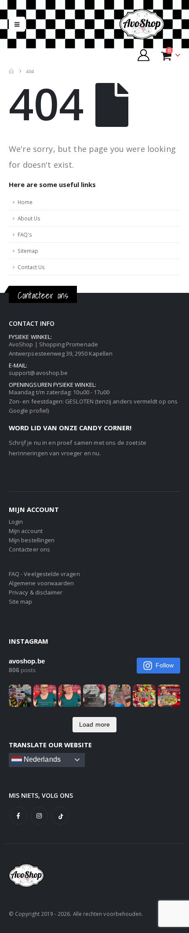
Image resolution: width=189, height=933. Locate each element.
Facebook (18, 816)
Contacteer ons (29, 549)
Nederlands (41, 759)
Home (25, 201)
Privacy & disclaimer (35, 592)
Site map (21, 601)
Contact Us (31, 266)
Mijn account (26, 531)
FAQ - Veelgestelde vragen (44, 574)
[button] (17, 24)
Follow (165, 665)
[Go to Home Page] (11, 71)
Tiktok (60, 816)
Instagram (39, 816)
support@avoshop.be (38, 373)
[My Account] (144, 55)
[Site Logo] (149, 24)
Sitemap (28, 250)
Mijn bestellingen (32, 540)
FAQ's (25, 234)
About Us (29, 218)
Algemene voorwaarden (41, 583)
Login (16, 522)
